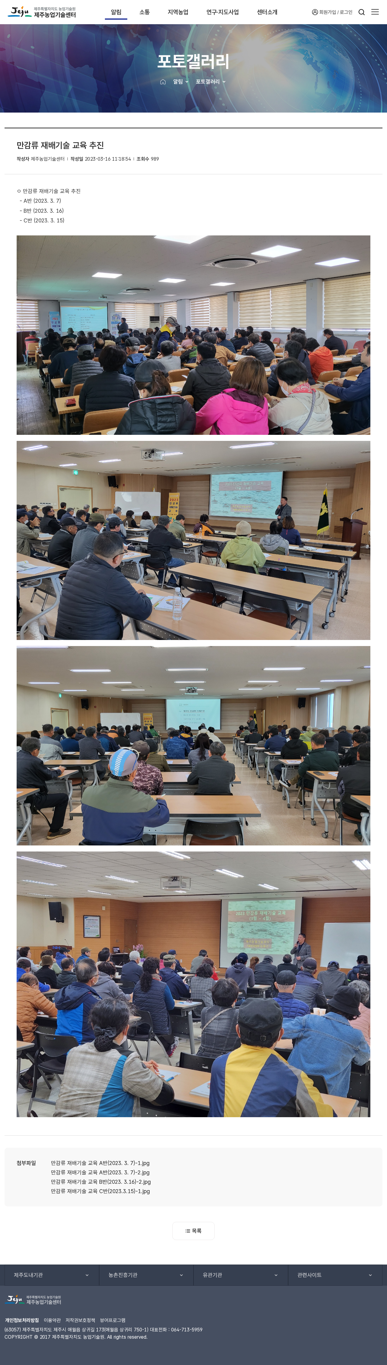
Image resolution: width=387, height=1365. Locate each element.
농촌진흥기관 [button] (123, 1275)
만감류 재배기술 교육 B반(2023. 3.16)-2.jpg (101, 1182)
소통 (144, 12)
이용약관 (52, 1320)
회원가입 (327, 12)
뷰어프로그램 (112, 1320)
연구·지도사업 (223, 12)
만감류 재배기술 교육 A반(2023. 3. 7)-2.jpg (100, 1172)
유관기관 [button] (212, 1275)
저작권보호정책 (80, 1320)
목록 (197, 1231)
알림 (116, 12)
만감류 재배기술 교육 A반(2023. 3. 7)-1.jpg (100, 1163)
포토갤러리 (208, 81)
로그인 (346, 12)
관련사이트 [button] (310, 1275)
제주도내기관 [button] (28, 1275)
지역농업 (178, 12)
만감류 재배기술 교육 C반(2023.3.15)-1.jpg (100, 1191)
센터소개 (267, 12)
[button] (375, 12)
